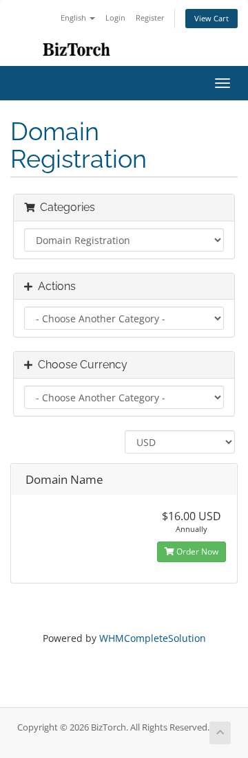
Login (115, 17)
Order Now (196, 551)
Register (150, 17)
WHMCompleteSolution (152, 638)
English (74, 17)
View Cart (211, 18)
